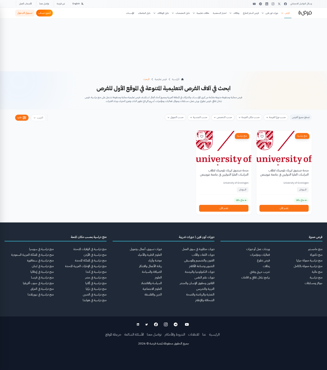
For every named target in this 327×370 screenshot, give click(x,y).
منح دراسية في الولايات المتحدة (90, 249)
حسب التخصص (224, 117)
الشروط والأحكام (175, 334)
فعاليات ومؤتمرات (260, 255)
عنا (204, 334)
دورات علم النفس (204, 277)
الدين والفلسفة (153, 294)
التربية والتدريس (205, 289)
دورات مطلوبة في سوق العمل (198, 249)
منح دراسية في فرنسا (42, 277)
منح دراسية (302, 136)
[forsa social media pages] (187, 324)
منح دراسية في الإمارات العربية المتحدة (86, 266)
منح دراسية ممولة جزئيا (309, 260)
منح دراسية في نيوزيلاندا (41, 294)
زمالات (266, 266)
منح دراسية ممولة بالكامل (308, 266)
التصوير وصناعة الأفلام (201, 266)
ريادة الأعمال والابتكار (150, 266)
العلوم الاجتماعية (152, 289)
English (76, 3)
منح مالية (317, 272)
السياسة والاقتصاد (151, 283)
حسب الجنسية (200, 117)
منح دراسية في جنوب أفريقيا (38, 283)
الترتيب (40, 117)
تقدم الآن (284, 208)
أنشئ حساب (44, 13)
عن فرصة (61, 3)
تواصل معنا (44, 3)
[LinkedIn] (266, 3)
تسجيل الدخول (24, 13)
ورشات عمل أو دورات (258, 249)
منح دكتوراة (316, 255)
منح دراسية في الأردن (95, 255)
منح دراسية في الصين (95, 294)
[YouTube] (254, 3)
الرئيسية (214, 334)
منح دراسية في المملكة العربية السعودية (32, 255)
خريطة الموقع (113, 334)
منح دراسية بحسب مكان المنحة (89, 237)
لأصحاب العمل (25, 3)
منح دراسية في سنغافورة (40, 260)
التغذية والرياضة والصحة (200, 294)
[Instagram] (273, 3)
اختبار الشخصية (220, 13)
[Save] (262, 136)
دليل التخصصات (183, 13)
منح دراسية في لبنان (43, 266)
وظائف (236, 13)
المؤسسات (130, 13)
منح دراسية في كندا (96, 272)
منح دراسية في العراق (42, 289)
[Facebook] (285, 3)
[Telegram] (260, 3)
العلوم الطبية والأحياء (150, 255)
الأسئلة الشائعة (134, 334)
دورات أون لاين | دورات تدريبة (196, 237)
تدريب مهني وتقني (260, 272)
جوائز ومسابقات (313, 283)
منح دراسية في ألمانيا (96, 283)
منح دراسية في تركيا (96, 289)
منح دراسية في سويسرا (41, 249)
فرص (287, 13)
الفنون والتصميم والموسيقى (199, 260)
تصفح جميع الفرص (301, 117)
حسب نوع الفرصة (277, 117)
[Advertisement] (163, 361)
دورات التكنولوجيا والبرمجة (199, 272)
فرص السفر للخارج (251, 13)
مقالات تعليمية (203, 13)
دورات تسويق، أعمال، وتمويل (146, 249)
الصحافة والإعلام (204, 300)
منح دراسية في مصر (96, 277)
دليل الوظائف (163, 13)
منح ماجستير (315, 249)
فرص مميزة (315, 237)
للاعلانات (193, 334)
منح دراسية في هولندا (95, 300)
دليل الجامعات (144, 13)
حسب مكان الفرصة (250, 117)
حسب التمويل (177, 117)
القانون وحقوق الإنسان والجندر (197, 283)
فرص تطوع (263, 260)
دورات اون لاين (271, 13)
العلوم (158, 277)
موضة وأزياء (155, 260)
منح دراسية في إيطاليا (42, 272)
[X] (279, 3)
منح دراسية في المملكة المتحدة (91, 260)
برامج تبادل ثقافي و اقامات (255, 277)
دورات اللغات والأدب (203, 255)
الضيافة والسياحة (152, 272)
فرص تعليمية (161, 79)
